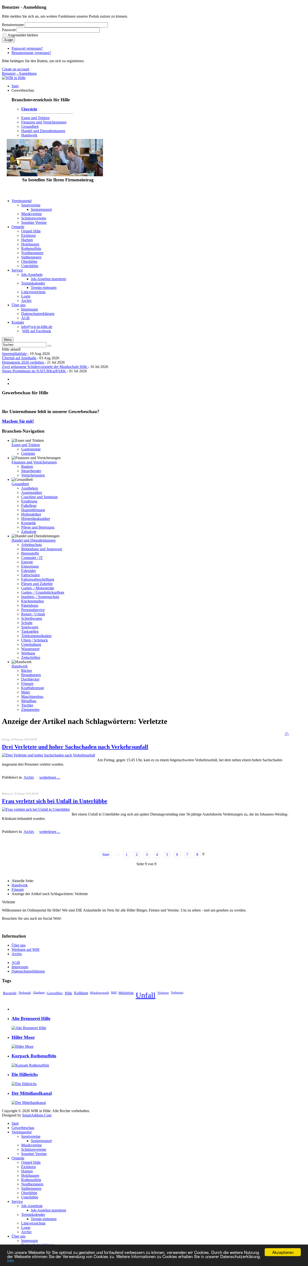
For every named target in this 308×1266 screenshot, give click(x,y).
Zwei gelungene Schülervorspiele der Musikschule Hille (45, 367)
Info (10, 1260)
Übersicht (29, 109)
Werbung (28, 653)
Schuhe (26, 623)
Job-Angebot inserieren (48, 1210)
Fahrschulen (30, 575)
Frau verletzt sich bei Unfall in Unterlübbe (54, 801)
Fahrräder (28, 571)
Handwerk (29, 135)
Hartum (27, 1171)
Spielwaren (29, 627)
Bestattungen (31, 675)
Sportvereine (30, 1136)
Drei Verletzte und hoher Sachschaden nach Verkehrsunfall (75, 747)
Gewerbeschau (23, 1128)
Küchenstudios (32, 601)
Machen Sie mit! (18, 421)
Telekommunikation (36, 636)
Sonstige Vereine (34, 1154)
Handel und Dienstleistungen (43, 131)
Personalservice (33, 610)
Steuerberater (31, 471)
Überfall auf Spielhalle (19, 358)
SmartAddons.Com (36, 1115)
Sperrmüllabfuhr (15, 354)
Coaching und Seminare (39, 497)
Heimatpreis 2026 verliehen (23, 362)
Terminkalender (33, 1214)
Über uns (19, 945)
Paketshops (29, 605)
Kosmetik (28, 523)
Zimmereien (30, 710)
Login (25, 1227)
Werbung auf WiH (25, 949)
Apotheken (29, 488)
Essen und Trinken (35, 118)
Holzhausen (30, 1175)
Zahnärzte (28, 532)
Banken (27, 466)
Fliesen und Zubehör (37, 584)
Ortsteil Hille (31, 1162)
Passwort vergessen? (27, 48)
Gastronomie (31, 449)
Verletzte (163, 992)
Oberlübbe (29, 1193)
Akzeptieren (283, 1252)
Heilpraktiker (31, 514)
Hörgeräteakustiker (35, 519)
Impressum (20, 967)
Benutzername (13, 25)
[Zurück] (117, 854)
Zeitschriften (30, 657)
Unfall (145, 995)
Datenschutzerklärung (28, 971)
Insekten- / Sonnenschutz (40, 597)
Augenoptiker (31, 492)
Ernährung (29, 501)
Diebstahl (25, 992)
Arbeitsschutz (31, 545)
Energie (27, 562)
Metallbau (28, 701)
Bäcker (26, 670)
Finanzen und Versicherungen (43, 122)
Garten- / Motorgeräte (37, 588)
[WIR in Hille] (14, 78)
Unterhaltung (31, 644)
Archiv (29, 777)
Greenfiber (55, 993)
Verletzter (177, 992)
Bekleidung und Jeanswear (41, 549)
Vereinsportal (22, 1132)
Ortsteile (18, 1158)
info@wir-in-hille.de (36, 327)
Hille (68, 993)
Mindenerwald (99, 992)
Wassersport (30, 649)
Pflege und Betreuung (37, 527)
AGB (16, 962)
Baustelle (10, 993)
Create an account (15, 69)
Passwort (9, 30)
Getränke (28, 453)
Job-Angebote (32, 1206)
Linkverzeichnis (33, 1223)
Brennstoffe (30, 553)
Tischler (27, 705)
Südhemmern (31, 1188)
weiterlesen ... (49, 777)
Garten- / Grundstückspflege (42, 592)
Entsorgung (30, 566)
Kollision (81, 993)
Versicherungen (33, 475)
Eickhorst (28, 1167)
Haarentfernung (33, 510)
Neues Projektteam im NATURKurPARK (34, 371)
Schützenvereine (33, 1149)
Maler (25, 692)
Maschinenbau (32, 696)
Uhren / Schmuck (34, 640)
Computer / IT (32, 558)
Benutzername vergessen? (31, 53)
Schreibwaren (31, 618)
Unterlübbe (29, 1197)
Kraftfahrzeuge (32, 688)
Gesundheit (29, 126)
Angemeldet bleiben (22, 35)
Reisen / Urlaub (33, 614)
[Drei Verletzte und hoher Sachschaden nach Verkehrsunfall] (48, 755)
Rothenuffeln (31, 1180)
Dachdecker (30, 679)
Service (17, 1201)
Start (105, 854)
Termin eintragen (44, 1219)
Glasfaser (39, 992)
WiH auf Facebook (36, 331)
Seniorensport (41, 1141)
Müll (113, 992)
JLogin (8, 40)
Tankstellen (29, 631)
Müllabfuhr (126, 993)
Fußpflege (29, 506)
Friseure (27, 683)
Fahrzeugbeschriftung (37, 579)
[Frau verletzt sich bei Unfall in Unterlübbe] (36, 809)
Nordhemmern (32, 1184)
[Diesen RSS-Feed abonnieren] (287, 734)
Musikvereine (31, 1145)
